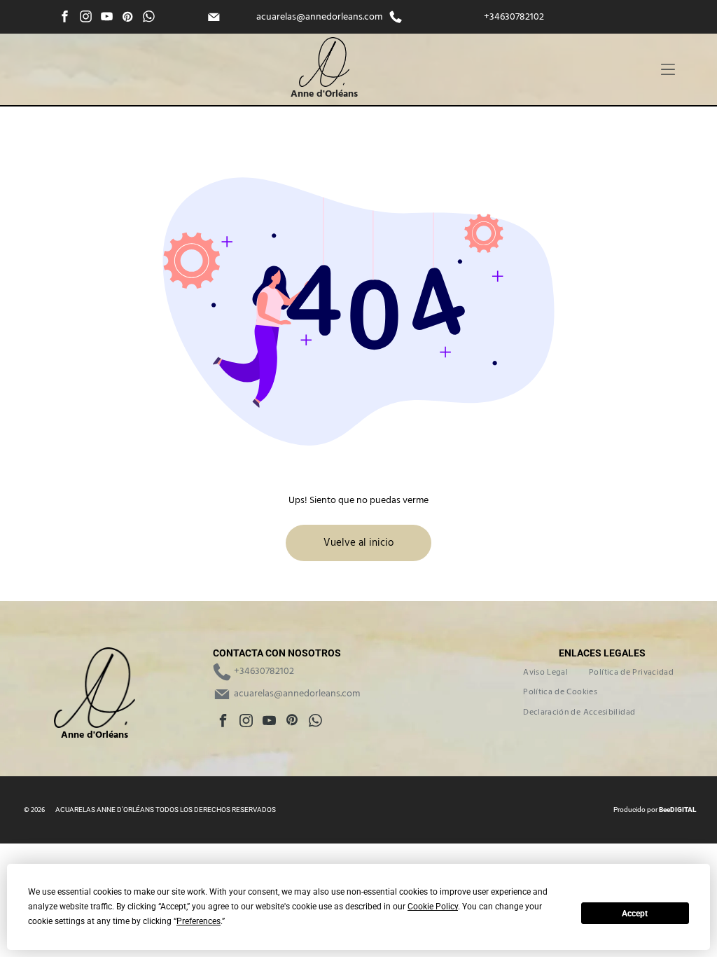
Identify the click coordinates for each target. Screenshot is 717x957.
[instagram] (86, 18)
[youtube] (107, 18)
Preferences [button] (198, 921)
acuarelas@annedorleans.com (319, 17)
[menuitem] (545, 672)
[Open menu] (668, 69)
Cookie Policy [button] (433, 906)
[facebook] (65, 18)
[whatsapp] (149, 18)
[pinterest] (128, 18)
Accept (635, 913)
